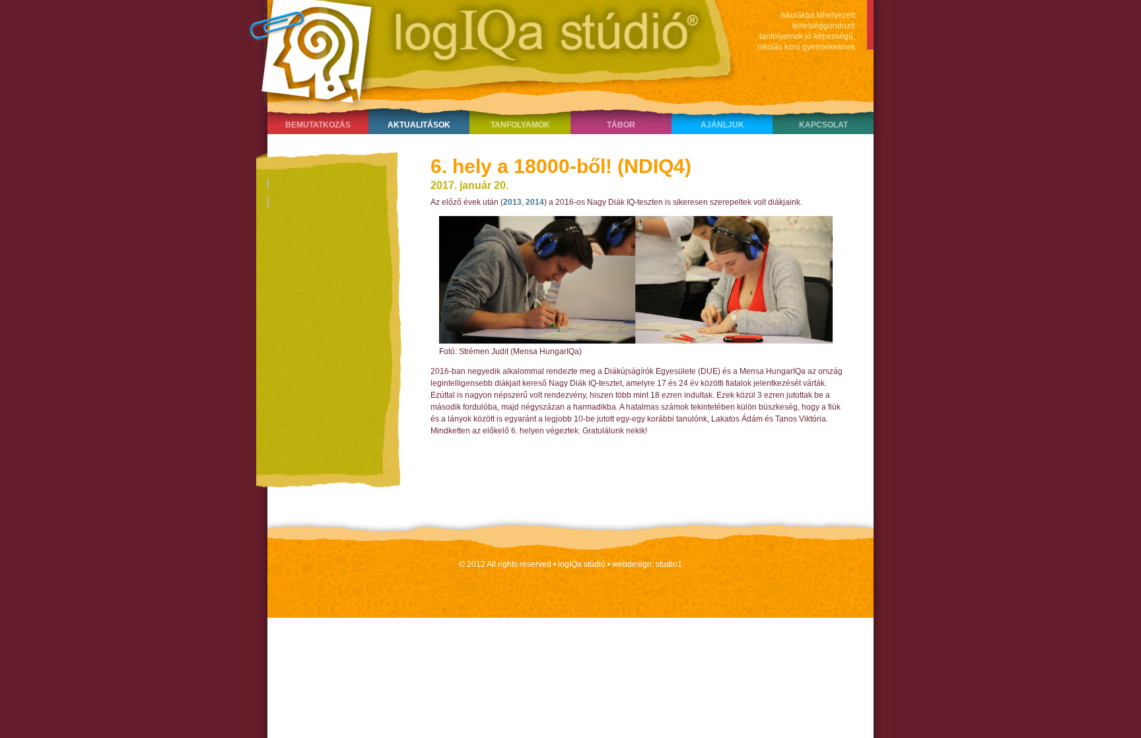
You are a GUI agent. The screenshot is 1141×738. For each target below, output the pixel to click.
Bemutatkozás (318, 124)
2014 (535, 202)
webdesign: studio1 (647, 564)
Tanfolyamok (520, 124)
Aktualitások (419, 124)
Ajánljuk (722, 124)
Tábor (621, 124)
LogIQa (485, 49)
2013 (512, 202)
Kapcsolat (823, 124)
